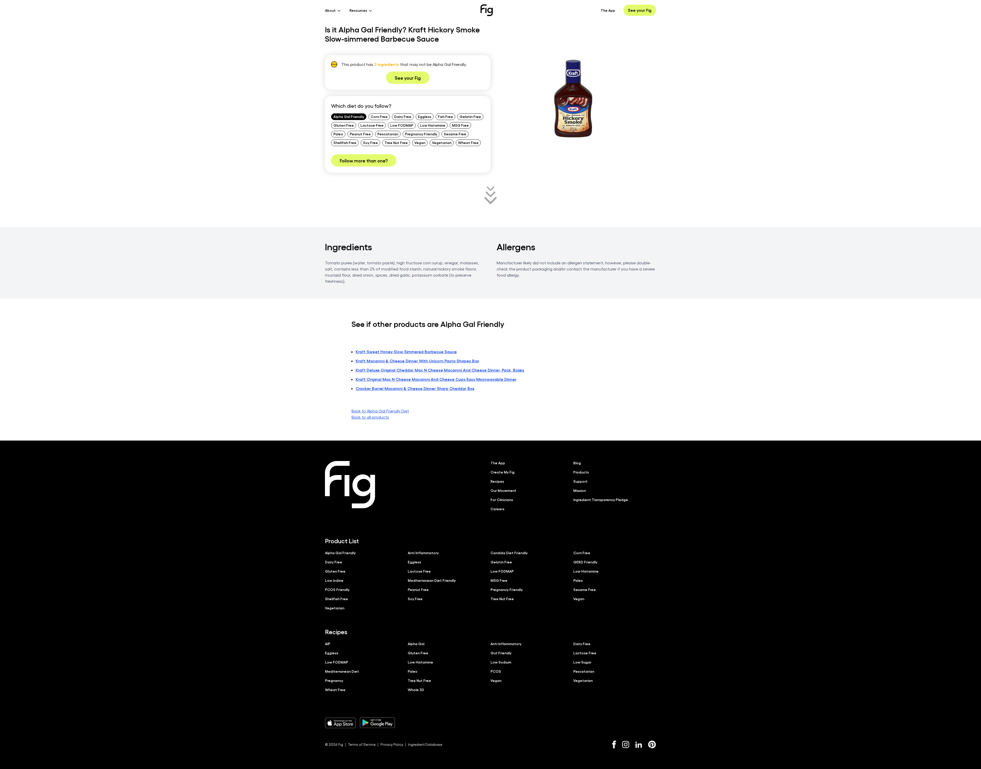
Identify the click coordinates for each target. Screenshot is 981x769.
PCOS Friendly (337, 589)
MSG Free (460, 125)
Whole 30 (416, 689)
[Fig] (487, 10)
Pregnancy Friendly (421, 134)
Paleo (338, 134)
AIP (327, 643)
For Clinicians (502, 499)
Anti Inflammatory (423, 552)
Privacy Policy (391, 744)
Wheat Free (468, 142)
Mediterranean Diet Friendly (432, 580)
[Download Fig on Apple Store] (340, 722)
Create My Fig (503, 472)
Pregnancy (334, 680)
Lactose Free (371, 125)
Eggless (424, 116)
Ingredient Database (425, 744)
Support (580, 481)
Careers (497, 509)
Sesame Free (455, 134)
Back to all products (370, 417)
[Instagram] (625, 744)
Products (581, 472)
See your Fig (639, 10)
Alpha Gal (416, 643)
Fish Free (445, 116)
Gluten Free (343, 125)
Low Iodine (334, 580)
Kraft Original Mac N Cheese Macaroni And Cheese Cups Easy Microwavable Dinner (436, 379)
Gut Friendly (501, 653)
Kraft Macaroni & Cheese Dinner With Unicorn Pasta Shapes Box (417, 360)
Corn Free (379, 116)
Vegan (419, 142)
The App (608, 10)
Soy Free (370, 142)
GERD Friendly (585, 562)
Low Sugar (582, 662)
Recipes (497, 481)
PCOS (496, 671)
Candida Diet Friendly (509, 552)
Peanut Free (360, 134)
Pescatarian (387, 134)
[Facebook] (614, 744)
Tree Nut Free (396, 142)
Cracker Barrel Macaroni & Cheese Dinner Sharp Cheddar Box (415, 388)
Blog (577, 463)
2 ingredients (386, 64)
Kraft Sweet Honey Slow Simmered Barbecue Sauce (406, 351)
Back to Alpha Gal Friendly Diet (380, 410)
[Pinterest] (652, 744)
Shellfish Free (344, 142)
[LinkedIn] (638, 744)
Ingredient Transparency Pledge (600, 499)
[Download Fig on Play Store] (377, 722)
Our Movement (503, 490)
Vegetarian (441, 142)
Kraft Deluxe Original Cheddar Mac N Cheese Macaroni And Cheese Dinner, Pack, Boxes (440, 370)
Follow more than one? (364, 160)
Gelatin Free (470, 116)
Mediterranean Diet (342, 671)
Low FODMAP (401, 125)
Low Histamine (432, 125)
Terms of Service (362, 744)
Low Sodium (501, 662)
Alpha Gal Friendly (348, 116)
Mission (579, 490)
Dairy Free (402, 116)
